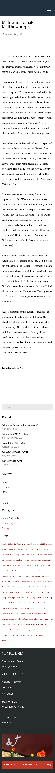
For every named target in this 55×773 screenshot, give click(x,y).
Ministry (39, 597)
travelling (41, 635)
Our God (9, 603)
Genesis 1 (20, 576)
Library (47, 592)
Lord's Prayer (11, 597)
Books (50, 555)
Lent (42, 592)
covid (39, 630)
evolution (45, 630)
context (34, 630)
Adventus (49, 544)
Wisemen (12, 630)
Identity (8, 587)
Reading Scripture (25, 608)
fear (10, 635)
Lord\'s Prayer (20, 597)
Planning (4, 608)
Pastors (40, 603)
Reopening (34, 608)
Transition (34, 624)
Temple (47, 619)
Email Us (6, 722)
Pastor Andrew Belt (11, 518)
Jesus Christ (32, 587)
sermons (29, 635)
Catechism (19, 560)
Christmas (26, 560)
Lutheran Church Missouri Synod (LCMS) (27, 765)
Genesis (27, 576)
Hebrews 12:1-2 (31, 581)
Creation (42, 565)
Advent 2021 (18, 368)
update (4, 640)
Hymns (45, 581)
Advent (4, 549)
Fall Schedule (45, 571)
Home (39, 581)
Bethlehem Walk (6, 555)
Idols (13, 587)
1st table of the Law (7, 544)
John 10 (44, 587)
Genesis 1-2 (13, 576)
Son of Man (29, 614)
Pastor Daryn (8, 523)
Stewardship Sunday (15, 619)
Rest (45, 608)
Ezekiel (38, 571)
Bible (27, 555)
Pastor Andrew (23, 603)
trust (47, 635)
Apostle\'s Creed (22, 549)
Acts (34, 544)
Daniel (9, 571)
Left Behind (29, 592)
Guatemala (16, 581)
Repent (41, 608)
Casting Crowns (10, 560)
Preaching (11, 608)
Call (3, 560)
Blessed (32, 555)
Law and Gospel (19, 592)
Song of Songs (38, 614)
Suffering (25, 619)
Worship (19, 630)
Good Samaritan (35, 576)
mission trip (15, 635)
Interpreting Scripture (22, 587)
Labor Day (5, 592)
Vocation (40, 624)
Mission (45, 597)
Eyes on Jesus (30, 571)
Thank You (16, 624)
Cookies (29, 565)
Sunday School (33, 619)
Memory (32, 597)
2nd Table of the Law (20, 544)
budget (29, 630)
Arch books (32, 549)
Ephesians (22, 571)
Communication (46, 560)
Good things (45, 576)
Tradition (27, 624)
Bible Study (16, 555)
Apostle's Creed (12, 549)
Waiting (47, 624)
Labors (11, 592)
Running (11, 614)
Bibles (22, 555)
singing (36, 635)
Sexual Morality (20, 614)
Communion (5, 565)
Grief (9, 581)
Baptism (45, 549)
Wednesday (5, 630)
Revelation (5, 614)
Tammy (5, 528)
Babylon (39, 549)
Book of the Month (41, 555)
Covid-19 (35, 565)
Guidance (22, 581)
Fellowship (5, 576)
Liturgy (4, 597)
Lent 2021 (36, 592)
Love (27, 597)
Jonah (49, 587)
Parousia (15, 603)
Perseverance (47, 603)
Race (16, 608)
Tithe (21, 624)
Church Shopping (36, 560)
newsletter (23, 635)
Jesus (38, 587)
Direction (14, 571)
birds (24, 630)
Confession (13, 565)
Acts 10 (30, 544)
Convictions (21, 565)
